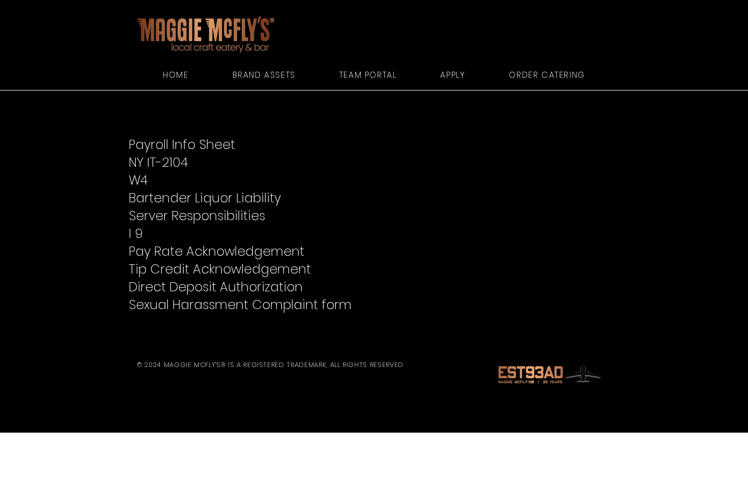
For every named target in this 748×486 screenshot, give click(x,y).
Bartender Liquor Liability (205, 198)
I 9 (136, 233)
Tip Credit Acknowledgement (221, 269)
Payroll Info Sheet (182, 145)
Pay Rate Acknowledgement (216, 251)
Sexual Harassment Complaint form (240, 305)
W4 (138, 180)
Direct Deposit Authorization (216, 287)
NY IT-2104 (158, 162)
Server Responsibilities (199, 216)
